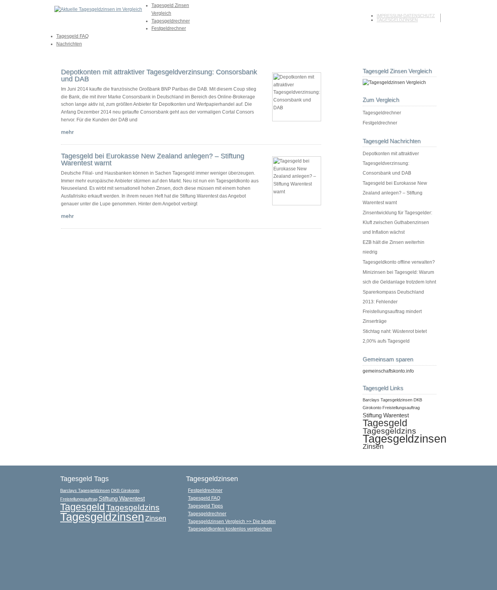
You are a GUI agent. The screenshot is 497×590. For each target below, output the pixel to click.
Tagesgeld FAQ (72, 36)
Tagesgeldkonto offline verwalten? (399, 262)
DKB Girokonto (125, 490)
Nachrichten (69, 44)
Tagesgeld (385, 423)
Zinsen (373, 446)
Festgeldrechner (168, 28)
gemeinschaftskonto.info (388, 371)
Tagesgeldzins (389, 430)
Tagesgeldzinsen (397, 20)
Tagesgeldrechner (170, 21)
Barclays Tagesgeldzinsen (387, 399)
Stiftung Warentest (386, 415)
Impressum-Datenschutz (406, 15)
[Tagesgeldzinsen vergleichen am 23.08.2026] (394, 82)
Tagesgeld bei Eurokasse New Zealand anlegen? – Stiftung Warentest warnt (152, 159)
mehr (67, 132)
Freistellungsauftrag (401, 407)
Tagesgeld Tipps (205, 506)
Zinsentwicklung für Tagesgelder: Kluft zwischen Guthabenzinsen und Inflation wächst (397, 222)
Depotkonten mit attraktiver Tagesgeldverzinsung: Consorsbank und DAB (159, 75)
